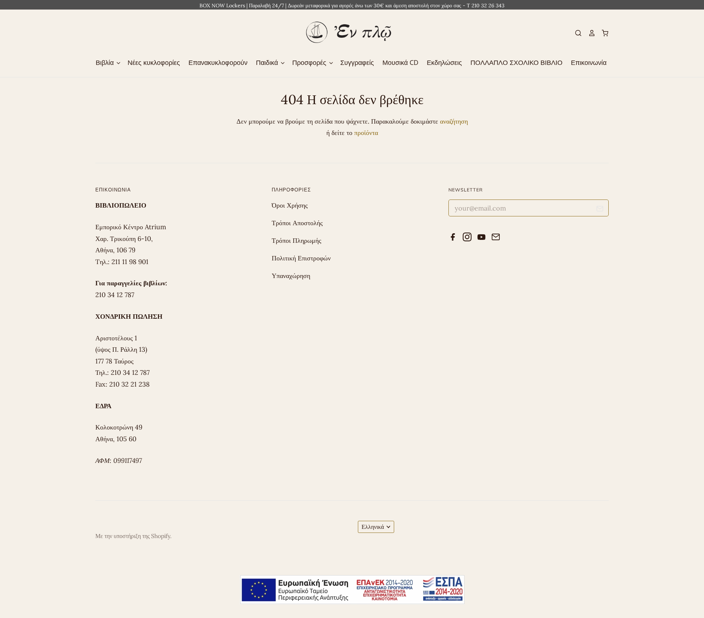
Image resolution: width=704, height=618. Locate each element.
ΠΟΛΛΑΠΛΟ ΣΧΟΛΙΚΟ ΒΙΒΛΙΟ (516, 62)
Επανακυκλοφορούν (217, 62)
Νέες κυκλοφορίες (154, 62)
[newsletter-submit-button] (600, 210)
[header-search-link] (575, 33)
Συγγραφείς (357, 62)
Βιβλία (105, 62)
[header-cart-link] (602, 33)
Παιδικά (268, 62)
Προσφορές (310, 62)
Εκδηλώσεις (444, 62)
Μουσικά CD (400, 62)
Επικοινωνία (588, 62)
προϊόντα (366, 132)
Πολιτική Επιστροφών (301, 258)
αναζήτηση (454, 121)
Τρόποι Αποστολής (297, 223)
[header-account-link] (588, 33)
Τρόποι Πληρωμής (296, 240)
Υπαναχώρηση (291, 275)
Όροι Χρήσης (290, 205)
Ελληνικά (373, 526)
